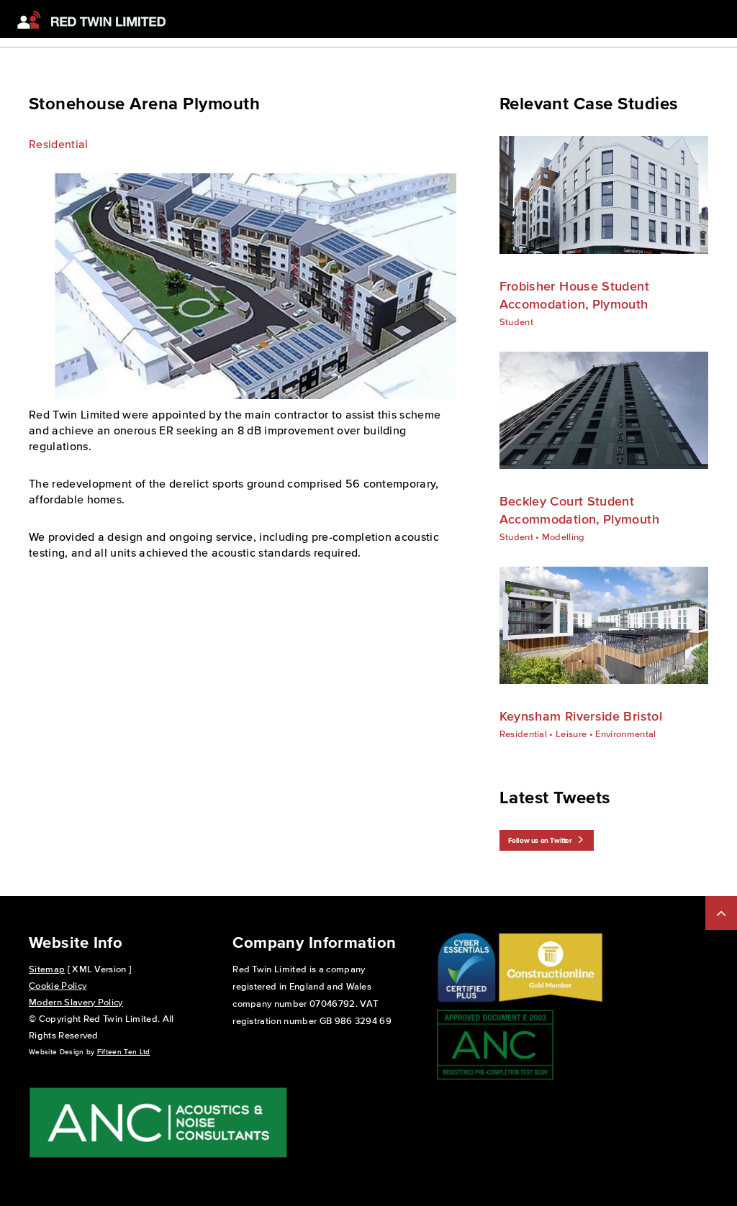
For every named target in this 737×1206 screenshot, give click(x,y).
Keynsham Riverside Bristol (580, 716)
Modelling (563, 536)
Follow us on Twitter (540, 840)
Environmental (625, 733)
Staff (347, 51)
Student (516, 321)
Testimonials (508, 51)
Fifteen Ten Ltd (123, 1052)
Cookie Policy (57, 985)
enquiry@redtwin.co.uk (674, 51)
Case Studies (240, 51)
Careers (393, 51)
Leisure (571, 733)
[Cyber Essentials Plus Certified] (466, 1000)
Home (124, 51)
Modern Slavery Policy (76, 1002)
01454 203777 (588, 51)
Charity (302, 51)
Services (173, 51)
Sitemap (47, 969)
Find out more (593, 194)
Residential (59, 143)
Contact (446, 51)
